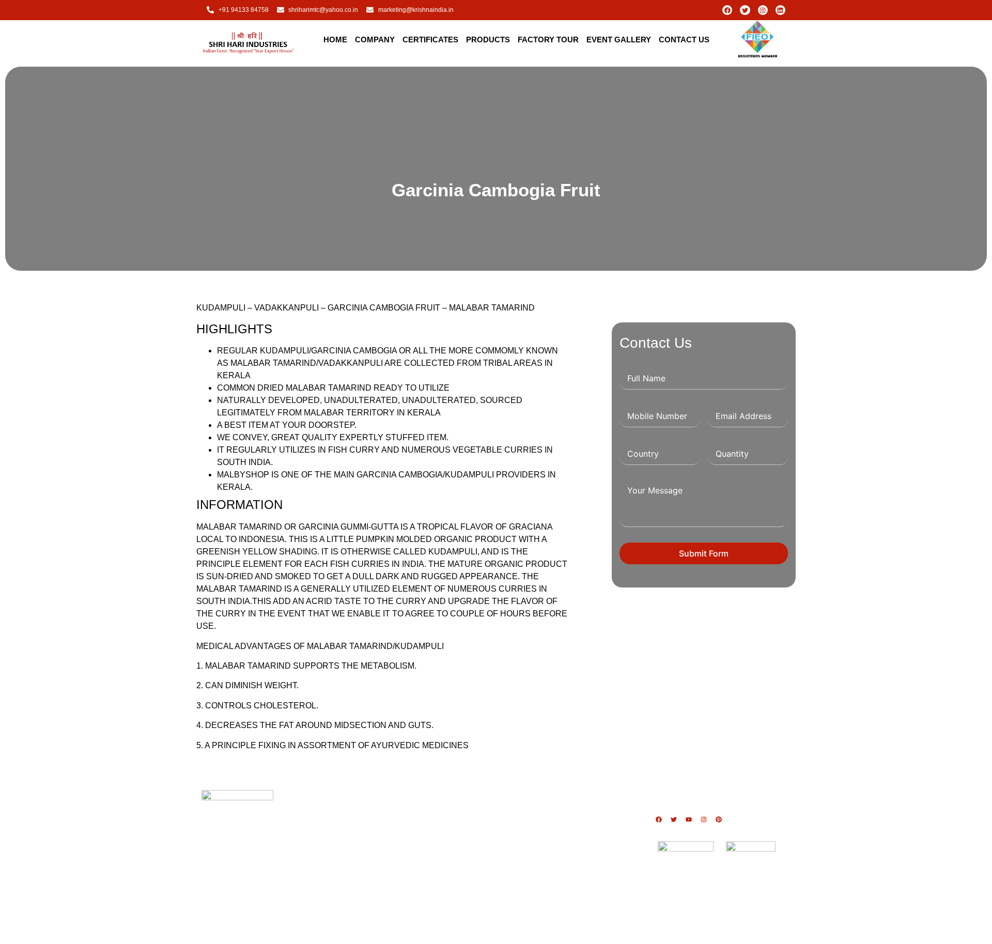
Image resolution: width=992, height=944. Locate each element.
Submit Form (704, 553)
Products (488, 39)
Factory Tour (548, 39)
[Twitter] (745, 10)
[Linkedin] (780, 10)
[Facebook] (727, 10)
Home (335, 39)
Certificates (430, 39)
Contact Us (684, 39)
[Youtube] (689, 819)
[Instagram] (763, 10)
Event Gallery (618, 39)
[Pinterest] (718, 819)
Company (375, 39)
